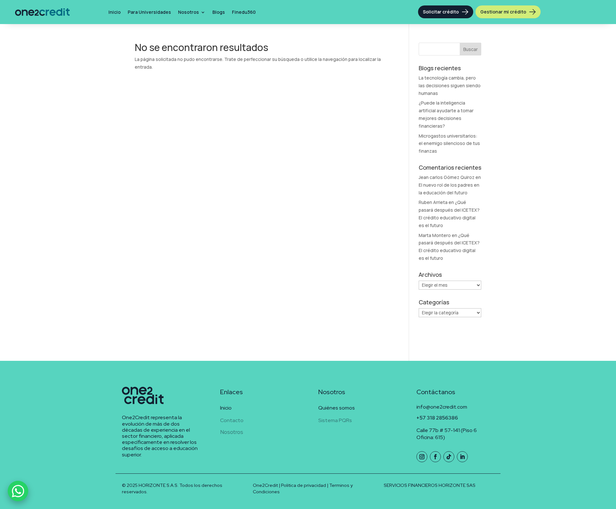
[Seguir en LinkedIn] (462, 456)
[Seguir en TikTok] (448, 456)
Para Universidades (149, 12)
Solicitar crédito (441, 12)
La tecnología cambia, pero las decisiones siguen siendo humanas (450, 85)
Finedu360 (244, 12)
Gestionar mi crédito (503, 12)
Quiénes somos (336, 407)
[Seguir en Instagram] (421, 456)
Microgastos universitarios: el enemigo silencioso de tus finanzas (449, 143)
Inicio (114, 12)
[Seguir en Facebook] (435, 456)
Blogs (218, 12)
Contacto (232, 420)
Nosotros (188, 12)
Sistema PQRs (335, 420)
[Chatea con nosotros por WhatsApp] (18, 491)
